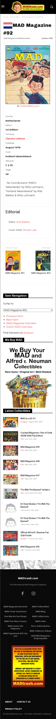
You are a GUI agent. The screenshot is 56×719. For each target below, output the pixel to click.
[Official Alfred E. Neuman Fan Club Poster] (10, 536)
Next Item (12, 319)
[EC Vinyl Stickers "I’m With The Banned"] (10, 507)
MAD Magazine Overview (21, 323)
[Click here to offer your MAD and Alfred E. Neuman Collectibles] (28, 406)
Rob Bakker (23, 222)
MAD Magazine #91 (15, 273)
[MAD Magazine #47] (10, 479)
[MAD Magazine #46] (10, 550)
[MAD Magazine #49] (10, 450)
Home (5, 17)
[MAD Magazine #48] (10, 465)
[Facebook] (22, 593)
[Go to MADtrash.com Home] (28, 7)
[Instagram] (33, 593)
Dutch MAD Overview (19, 326)
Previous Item (14, 316)
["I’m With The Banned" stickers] (10, 493)
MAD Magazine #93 (40, 273)
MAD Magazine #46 (29, 547)
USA (22, 439)
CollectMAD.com (29, 106)
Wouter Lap (29, 230)
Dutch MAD (15, 17)
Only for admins (13, 288)
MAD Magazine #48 (29, 461)
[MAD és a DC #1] (10, 422)
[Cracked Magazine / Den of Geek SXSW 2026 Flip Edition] (10, 436)
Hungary (23, 422)
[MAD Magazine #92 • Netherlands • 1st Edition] (28, 74)
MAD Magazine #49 (29, 447)
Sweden (23, 539)
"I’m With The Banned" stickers (35, 490)
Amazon (28, 332)
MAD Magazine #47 (29, 475)
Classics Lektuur (15, 138)
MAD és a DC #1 (28, 418)
